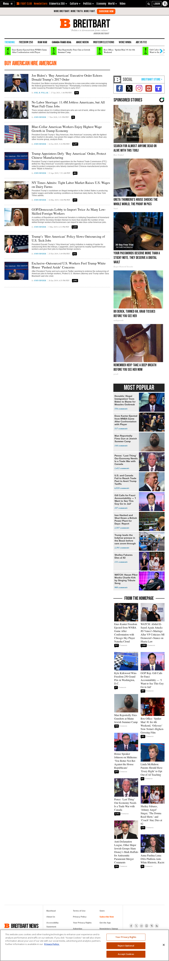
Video (122, 3)
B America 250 (57, 3)
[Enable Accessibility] (165, 3)
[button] (8, 3)
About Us (50, 917)
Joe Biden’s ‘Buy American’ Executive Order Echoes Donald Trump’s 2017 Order (67, 77)
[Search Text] (148, 3)
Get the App (105, 923)
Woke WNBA (125, 42)
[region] (84, 945)
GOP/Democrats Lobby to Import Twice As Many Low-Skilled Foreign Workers (69, 211)
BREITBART (91, 23)
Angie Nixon (82, 42)
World (111, 3)
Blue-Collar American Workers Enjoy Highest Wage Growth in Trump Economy (67, 128)
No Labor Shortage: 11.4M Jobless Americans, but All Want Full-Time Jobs (68, 104)
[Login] (156, 3)
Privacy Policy (79, 917)
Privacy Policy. (52, 944)
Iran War (42, 42)
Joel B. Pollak (41, 92)
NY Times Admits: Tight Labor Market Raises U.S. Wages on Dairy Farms (71, 184)
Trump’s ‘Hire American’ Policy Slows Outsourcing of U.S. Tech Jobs (68, 238)
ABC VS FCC (141, 42)
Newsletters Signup (109, 929)
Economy (101, 3)
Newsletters (40, 3)
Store (102, 911)
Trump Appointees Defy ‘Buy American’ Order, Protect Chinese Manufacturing (69, 155)
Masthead (51, 911)
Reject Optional (126, 945)
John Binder (40, 117)
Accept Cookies (126, 954)
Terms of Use (79, 911)
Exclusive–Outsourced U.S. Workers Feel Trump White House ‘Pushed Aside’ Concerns (69, 265)
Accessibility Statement (52, 925)
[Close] (163, 945)
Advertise (77, 929)
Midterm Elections (103, 42)
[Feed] (156, 925)
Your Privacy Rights (126, 937)
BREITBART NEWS (24, 926)
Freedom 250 (26, 42)
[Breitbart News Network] (117, 79)
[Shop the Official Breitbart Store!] (151, 79)
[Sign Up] (106, 11)
